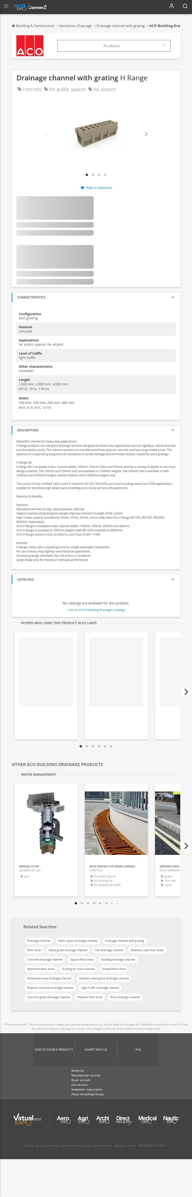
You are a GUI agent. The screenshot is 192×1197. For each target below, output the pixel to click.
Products (111, 45)
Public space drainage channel (77, 941)
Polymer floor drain (90, 997)
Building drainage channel (118, 960)
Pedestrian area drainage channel (49, 978)
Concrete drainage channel (45, 960)
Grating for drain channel (78, 969)
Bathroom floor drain (41, 969)
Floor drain (34, 950)
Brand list (77, 1071)
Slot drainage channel (109, 950)
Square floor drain (82, 960)
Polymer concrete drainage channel (50, 988)
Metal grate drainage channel (68, 950)
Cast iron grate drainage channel (48, 997)
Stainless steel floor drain (147, 950)
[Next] (145, 134)
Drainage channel (38, 941)
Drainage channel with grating (124, 941)
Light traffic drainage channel (100, 988)
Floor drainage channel (125, 997)
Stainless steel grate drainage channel (104, 978)
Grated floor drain (114, 969)
